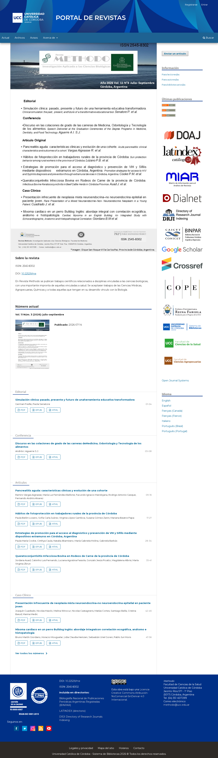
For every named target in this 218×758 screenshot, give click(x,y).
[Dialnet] (182, 203)
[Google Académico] (182, 252)
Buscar (209, 37)
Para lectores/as (170, 74)
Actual (5, 37)
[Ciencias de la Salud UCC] (182, 349)
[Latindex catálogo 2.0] (182, 165)
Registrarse (191, 4)
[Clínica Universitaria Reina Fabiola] (182, 317)
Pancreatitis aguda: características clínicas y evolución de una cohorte (61, 490)
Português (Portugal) (174, 431)
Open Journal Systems (175, 380)
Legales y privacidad (81, 748)
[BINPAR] (182, 241)
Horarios (124, 748)
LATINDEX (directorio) (72, 710)
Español (166, 405)
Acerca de (49, 37)
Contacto (138, 748)
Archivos (20, 37)
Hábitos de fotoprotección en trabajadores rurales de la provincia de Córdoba (66, 513)
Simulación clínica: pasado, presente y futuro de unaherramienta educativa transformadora (75, 399)
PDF (22, 410)
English (166, 400)
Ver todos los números (29, 653)
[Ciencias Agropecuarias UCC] (182, 366)
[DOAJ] (182, 140)
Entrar (204, 4)
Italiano (166, 421)
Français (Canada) (172, 410)
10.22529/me (28, 273)
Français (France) (172, 415)
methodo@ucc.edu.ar (176, 704)
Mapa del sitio (106, 748)
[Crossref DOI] (182, 270)
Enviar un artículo (175, 53)
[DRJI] (182, 220)
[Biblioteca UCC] (182, 331)
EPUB (38, 410)
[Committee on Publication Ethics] (182, 299)
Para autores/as (170, 79)
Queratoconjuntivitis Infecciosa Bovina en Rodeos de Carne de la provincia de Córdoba (72, 556)
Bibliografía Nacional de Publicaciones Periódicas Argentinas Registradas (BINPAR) (81, 702)
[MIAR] (182, 187)
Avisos (34, 37)
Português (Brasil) (172, 426)
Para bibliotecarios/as (173, 84)
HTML (54, 410)
